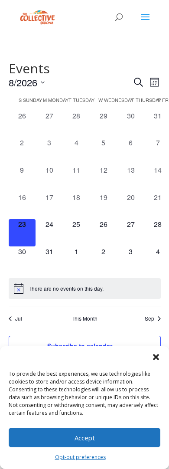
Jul (18, 318)
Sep (149, 318)
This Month (85, 318)
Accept (85, 437)
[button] (156, 357)
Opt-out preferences (80, 457)
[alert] (85, 288)
